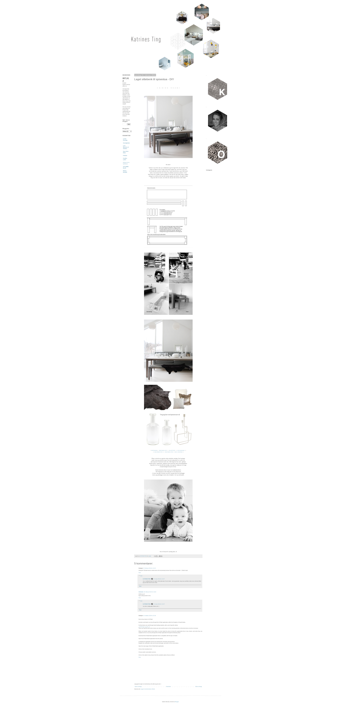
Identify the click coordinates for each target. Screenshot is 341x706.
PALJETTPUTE (172, 450)
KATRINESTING (147, 579)
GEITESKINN (154, 450)
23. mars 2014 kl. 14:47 (159, 579)
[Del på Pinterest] (162, 556)
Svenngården (126, 143)
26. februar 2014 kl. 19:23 (150, 592)
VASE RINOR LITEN (169, 452)
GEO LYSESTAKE (178, 452)
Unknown (141, 592)
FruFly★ (125, 155)
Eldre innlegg (198, 686)
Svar (140, 572)
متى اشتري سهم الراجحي (144, 626)
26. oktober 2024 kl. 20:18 (149, 615)
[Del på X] (158, 556)
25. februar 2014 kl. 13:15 (149, 568)
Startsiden (168, 686)
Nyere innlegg (138, 686)
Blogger (177, 701)
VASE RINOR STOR (158, 452)
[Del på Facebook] (160, 556)
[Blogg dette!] (156, 556)
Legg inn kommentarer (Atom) (147, 689)
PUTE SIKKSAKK (181, 450)
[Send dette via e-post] (155, 556)
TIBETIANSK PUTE (163, 450)
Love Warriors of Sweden (126, 147)
